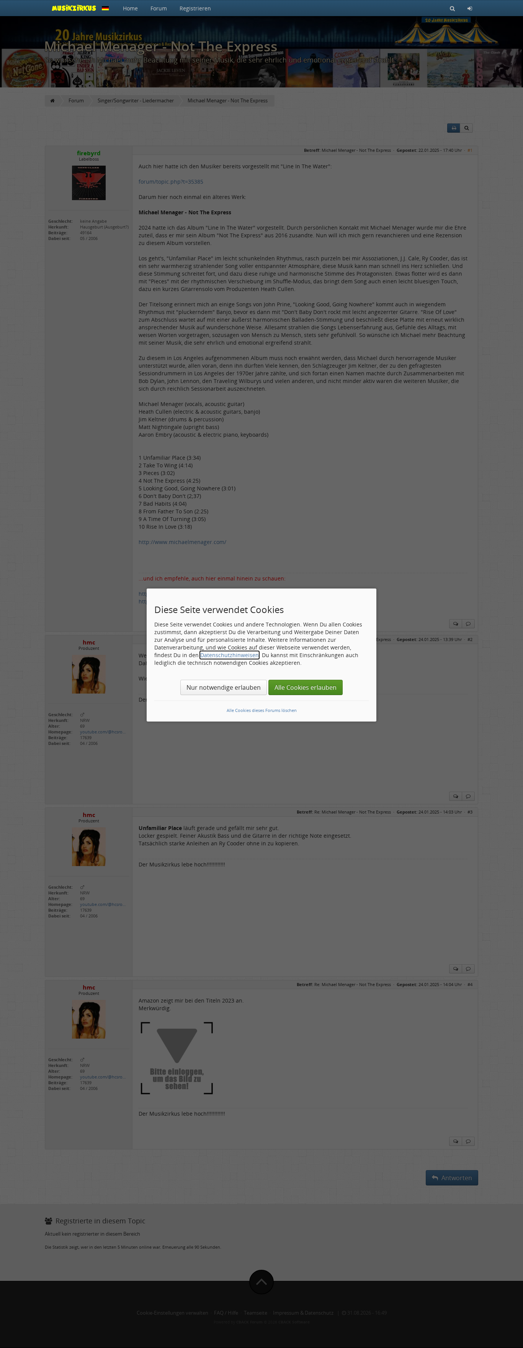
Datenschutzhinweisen (229, 655)
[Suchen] (452, 8)
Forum (158, 8)
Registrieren (195, 8)
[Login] (470, 8)
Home (130, 8)
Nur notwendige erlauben (223, 687)
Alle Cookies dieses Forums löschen (262, 710)
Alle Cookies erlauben (306, 687)
